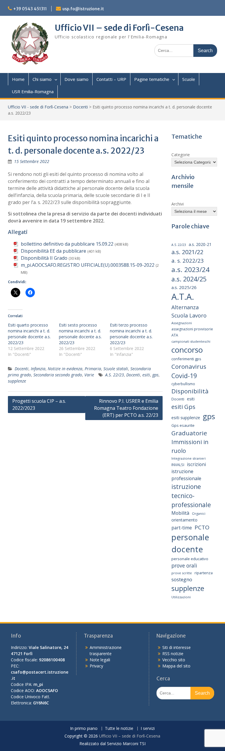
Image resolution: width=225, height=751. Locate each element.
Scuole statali (115, 368)
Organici (198, 513)
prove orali (184, 565)
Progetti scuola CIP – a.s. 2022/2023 (39, 404)
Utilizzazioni (181, 597)
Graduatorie (189, 433)
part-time (181, 527)
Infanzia (38, 368)
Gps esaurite (183, 425)
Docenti (80, 107)
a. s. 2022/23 (187, 260)
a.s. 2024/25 (189, 279)
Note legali (100, 659)
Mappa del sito (176, 666)
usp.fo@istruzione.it (83, 8)
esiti (146, 375)
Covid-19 (184, 375)
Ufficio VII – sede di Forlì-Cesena (119, 28)
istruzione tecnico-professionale (191, 495)
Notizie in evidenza (65, 368)
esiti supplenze (185, 417)
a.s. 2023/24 (190, 269)
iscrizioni (196, 464)
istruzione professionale (186, 475)
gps (155, 375)
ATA (174, 335)
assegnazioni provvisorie (192, 329)
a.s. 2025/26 (184, 287)
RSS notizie (172, 653)
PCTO (202, 527)
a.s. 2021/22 (187, 252)
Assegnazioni (181, 323)
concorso (187, 349)
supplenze (17, 381)
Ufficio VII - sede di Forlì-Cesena (38, 107)
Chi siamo (42, 79)
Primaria (93, 368)
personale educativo (189, 558)
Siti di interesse (176, 647)
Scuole (188, 79)
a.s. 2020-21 (200, 244)
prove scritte (181, 573)
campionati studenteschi (190, 341)
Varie (89, 375)
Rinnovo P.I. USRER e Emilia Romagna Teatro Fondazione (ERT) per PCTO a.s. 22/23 (126, 408)
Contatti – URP (111, 79)
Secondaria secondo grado (57, 375)
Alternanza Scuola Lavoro (189, 311)
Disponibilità (190, 391)
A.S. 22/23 (114, 375)
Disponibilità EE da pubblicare (53, 251)
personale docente (190, 543)
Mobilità (180, 513)
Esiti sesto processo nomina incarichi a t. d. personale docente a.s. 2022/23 (80, 333)
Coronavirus (188, 366)
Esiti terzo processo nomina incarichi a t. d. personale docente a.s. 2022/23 (131, 333)
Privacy (96, 666)
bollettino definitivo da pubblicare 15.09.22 (67, 244)
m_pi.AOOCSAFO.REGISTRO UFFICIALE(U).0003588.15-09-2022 (87, 265)
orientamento (184, 520)
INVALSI (177, 464)
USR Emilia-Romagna (33, 91)
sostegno (181, 579)
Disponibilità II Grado (44, 258)
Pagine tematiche (151, 79)
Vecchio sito (173, 659)
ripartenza (204, 572)
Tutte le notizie (119, 728)
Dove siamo (76, 79)
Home (18, 79)
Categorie (180, 154)
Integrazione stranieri (188, 458)
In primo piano (84, 728)
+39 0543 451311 (30, 8)
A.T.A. (182, 297)
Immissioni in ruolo (190, 446)
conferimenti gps (186, 358)
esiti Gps (183, 406)
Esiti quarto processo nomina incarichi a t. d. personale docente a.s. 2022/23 (29, 333)
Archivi (177, 204)
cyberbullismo (183, 383)
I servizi (148, 728)
